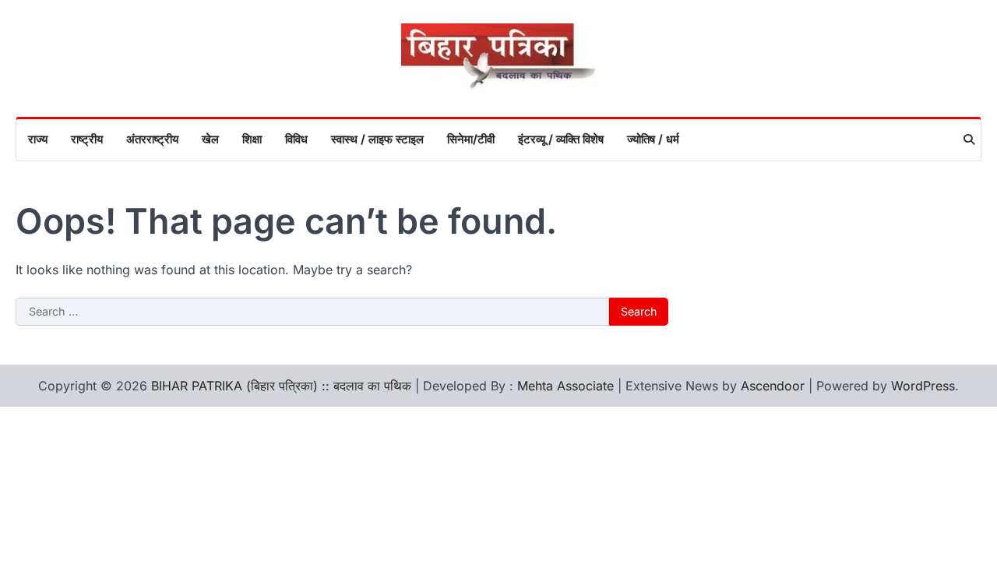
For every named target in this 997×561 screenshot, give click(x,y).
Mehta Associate (567, 385)
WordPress (923, 385)
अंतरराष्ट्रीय (152, 139)
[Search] (969, 139)
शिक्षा (252, 139)
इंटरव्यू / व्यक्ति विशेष (561, 139)
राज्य (38, 139)
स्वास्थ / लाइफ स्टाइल (377, 139)
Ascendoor (773, 385)
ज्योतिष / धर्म (653, 139)
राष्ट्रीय (87, 139)
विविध (296, 139)
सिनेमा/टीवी (471, 139)
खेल (210, 139)
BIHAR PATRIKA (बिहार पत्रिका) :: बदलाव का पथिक (281, 385)
